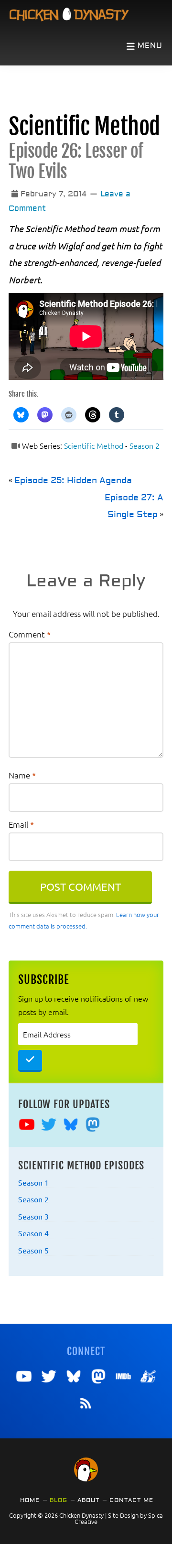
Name (22, 775)
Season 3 (33, 1216)
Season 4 (33, 1233)
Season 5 (33, 1250)
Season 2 (144, 445)
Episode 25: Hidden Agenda (73, 480)
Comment (30, 634)
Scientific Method (84, 127)
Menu (150, 45)
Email (21, 824)
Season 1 (33, 1182)
